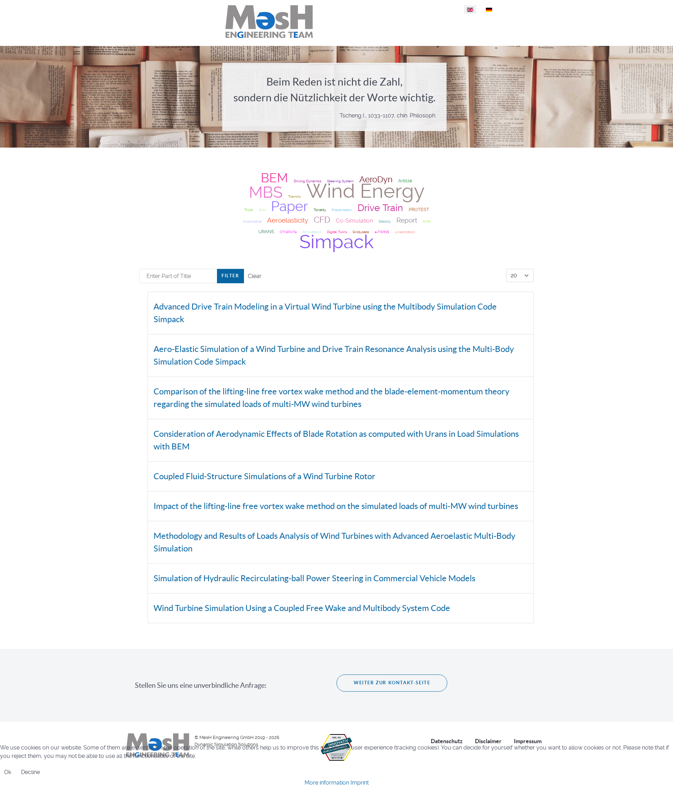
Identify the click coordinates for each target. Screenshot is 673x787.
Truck (248, 210)
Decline (30, 772)
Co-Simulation (354, 220)
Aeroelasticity (287, 220)
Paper (289, 206)
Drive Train (380, 207)
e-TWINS (382, 232)
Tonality (320, 210)
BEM (274, 178)
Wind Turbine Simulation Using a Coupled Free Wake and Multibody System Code (302, 608)
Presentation (342, 210)
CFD (322, 220)
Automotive (252, 221)
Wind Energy (365, 191)
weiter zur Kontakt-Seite (392, 682)
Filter (230, 275)
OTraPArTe (288, 232)
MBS (266, 192)
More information (327, 782)
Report (406, 220)
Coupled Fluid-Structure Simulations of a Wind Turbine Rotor (264, 476)
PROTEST (419, 209)
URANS (266, 231)
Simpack (336, 242)
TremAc (294, 196)
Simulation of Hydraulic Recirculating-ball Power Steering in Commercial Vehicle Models (314, 578)
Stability (385, 221)
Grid (262, 210)
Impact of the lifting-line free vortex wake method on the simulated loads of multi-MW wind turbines (336, 506)
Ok (7, 772)
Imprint (360, 782)
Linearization (405, 232)
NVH (426, 221)
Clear (254, 276)
